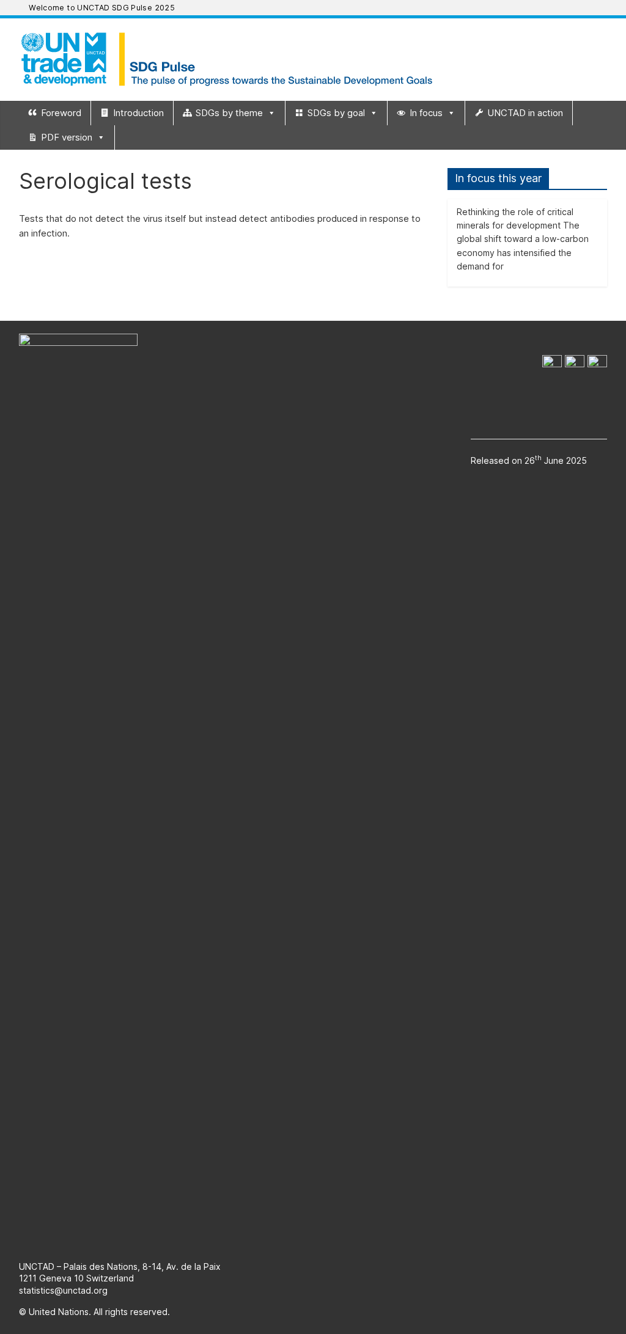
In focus (426, 113)
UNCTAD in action (525, 113)
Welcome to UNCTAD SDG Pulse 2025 (102, 7)
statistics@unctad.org (63, 1290)
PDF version (66, 137)
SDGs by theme (229, 113)
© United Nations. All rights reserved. (94, 1312)
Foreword (61, 113)
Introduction (138, 113)
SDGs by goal (336, 113)
